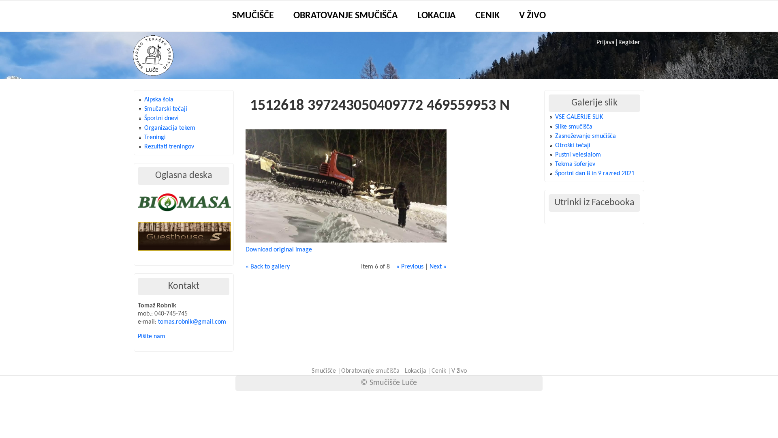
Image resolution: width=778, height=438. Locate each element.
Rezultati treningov (169, 147)
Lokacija (436, 16)
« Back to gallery (268, 267)
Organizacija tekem (169, 128)
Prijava (605, 42)
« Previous (409, 267)
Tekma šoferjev (575, 164)
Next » (438, 267)
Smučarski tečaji (165, 109)
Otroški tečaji (572, 145)
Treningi (155, 137)
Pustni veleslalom (578, 155)
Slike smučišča (573, 127)
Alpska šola (158, 100)
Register (629, 42)
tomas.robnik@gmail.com (192, 322)
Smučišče (253, 16)
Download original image (279, 250)
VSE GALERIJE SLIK (579, 117)
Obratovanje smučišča (345, 16)
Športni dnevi (161, 118)
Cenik (487, 16)
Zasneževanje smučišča (585, 136)
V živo (532, 16)
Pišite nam (151, 336)
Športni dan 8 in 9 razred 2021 (595, 173)
